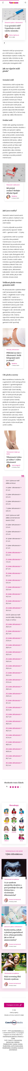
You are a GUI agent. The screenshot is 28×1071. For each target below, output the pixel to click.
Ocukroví (20, 1048)
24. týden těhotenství (13, 652)
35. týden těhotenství (13, 728)
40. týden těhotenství (13, 763)
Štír (21, 815)
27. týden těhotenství (13, 673)
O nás (14, 1010)
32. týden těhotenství (13, 707)
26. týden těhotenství (13, 666)
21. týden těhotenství (13, 631)
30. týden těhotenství (13, 693)
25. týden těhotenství (13, 659)
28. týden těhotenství (13, 680)
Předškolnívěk (7, 1044)
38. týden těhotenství (13, 749)
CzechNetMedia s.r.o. (17, 1031)
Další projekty (14, 1012)
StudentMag (6, 1046)
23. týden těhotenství (13, 645)
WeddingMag (6, 1048)
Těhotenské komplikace (11, 879)
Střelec (6, 823)
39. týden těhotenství (13, 756)
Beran (21, 841)
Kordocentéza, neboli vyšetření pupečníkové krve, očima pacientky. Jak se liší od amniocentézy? (13, 935)
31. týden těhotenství (13, 700)
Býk (21, 832)
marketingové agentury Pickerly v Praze (13, 1037)
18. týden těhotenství (13, 594)
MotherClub (10, 1042)
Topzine (14, 1044)
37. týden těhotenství (13, 742)
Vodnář (6, 815)
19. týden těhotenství (13, 601)
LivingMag (14, 1048)
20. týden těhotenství (13, 608)
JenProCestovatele (17, 1046)
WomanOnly (18, 1040)
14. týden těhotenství (13, 566)
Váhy (14, 815)
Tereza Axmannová (15, 899)
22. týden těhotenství (13, 638)
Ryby (21, 823)
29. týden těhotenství (13, 687)
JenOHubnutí (13, 1050)
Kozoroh (14, 832)
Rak (14, 823)
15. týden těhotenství (13, 573)
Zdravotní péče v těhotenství (14, 22)
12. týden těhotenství (13, 552)
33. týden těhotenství (13, 714)
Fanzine (20, 1044)
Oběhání (16, 1042)
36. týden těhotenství (13, 735)
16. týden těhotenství (13, 580)
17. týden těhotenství (13, 587)
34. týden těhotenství (13, 721)
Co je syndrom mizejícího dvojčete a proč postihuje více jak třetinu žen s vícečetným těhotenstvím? (13, 889)
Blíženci (7, 841)
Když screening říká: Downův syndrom (12, 978)
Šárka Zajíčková (14, 35)
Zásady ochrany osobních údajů (14, 1015)
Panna (6, 832)
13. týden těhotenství (13, 559)
